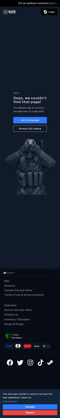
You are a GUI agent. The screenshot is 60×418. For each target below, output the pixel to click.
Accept (30, 406)
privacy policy (10, 401)
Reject (30, 412)
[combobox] (30, 273)
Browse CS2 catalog (30, 128)
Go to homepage (30, 120)
